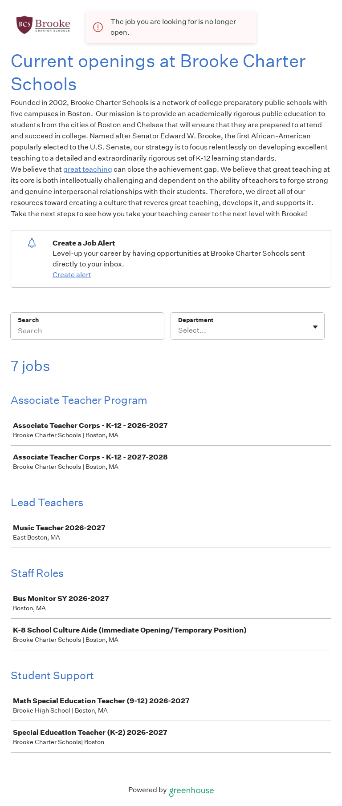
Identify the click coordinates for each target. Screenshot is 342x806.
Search (28, 320)
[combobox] (178, 330)
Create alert (72, 274)
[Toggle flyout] (315, 327)
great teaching (87, 169)
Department (195, 320)
